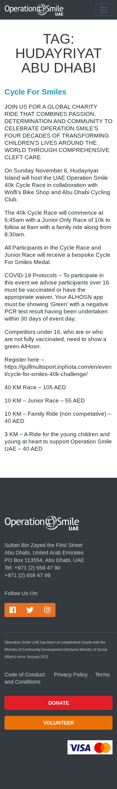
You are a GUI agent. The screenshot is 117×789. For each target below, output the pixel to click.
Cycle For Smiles (35, 91)
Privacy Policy (71, 675)
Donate (58, 703)
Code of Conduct (25, 675)
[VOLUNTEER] (58, 713)
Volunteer (58, 723)
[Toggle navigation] (103, 10)
